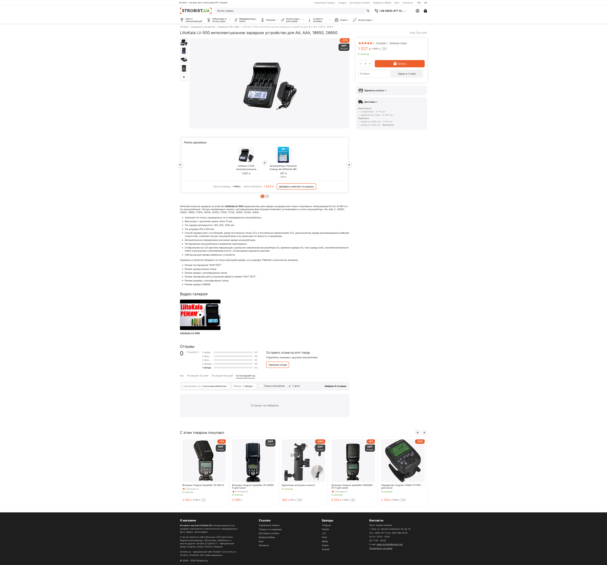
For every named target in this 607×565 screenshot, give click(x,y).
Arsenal (325, 549)
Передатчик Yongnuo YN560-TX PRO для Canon (397, 486)
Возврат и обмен (382, 2)
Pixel (324, 537)
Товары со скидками (270, 529)
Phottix (325, 529)
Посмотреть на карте (380, 548)
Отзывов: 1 (382, 43)
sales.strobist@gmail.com (390, 544)
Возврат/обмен (267, 537)
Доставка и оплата (360, 2)
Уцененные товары (324, 2)
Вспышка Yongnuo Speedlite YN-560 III (199, 485)
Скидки (342, 2)
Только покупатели (274, 386)
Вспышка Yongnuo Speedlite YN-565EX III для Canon (249, 486)
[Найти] (368, 11)
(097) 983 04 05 (400, 533)
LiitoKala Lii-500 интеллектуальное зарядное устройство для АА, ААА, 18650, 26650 (246, 167)
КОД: (412, 32)
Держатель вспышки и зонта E (294, 485)
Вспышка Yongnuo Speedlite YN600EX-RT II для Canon (349, 486)
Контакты (408, 2)
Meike (325, 541)
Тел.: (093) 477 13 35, (380, 533)
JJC (324, 533)
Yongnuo (326, 525)
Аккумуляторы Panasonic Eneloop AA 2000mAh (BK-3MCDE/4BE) (283, 167)
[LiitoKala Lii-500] (200, 315)
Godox (325, 545)
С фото (296, 386)
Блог (397, 2)
